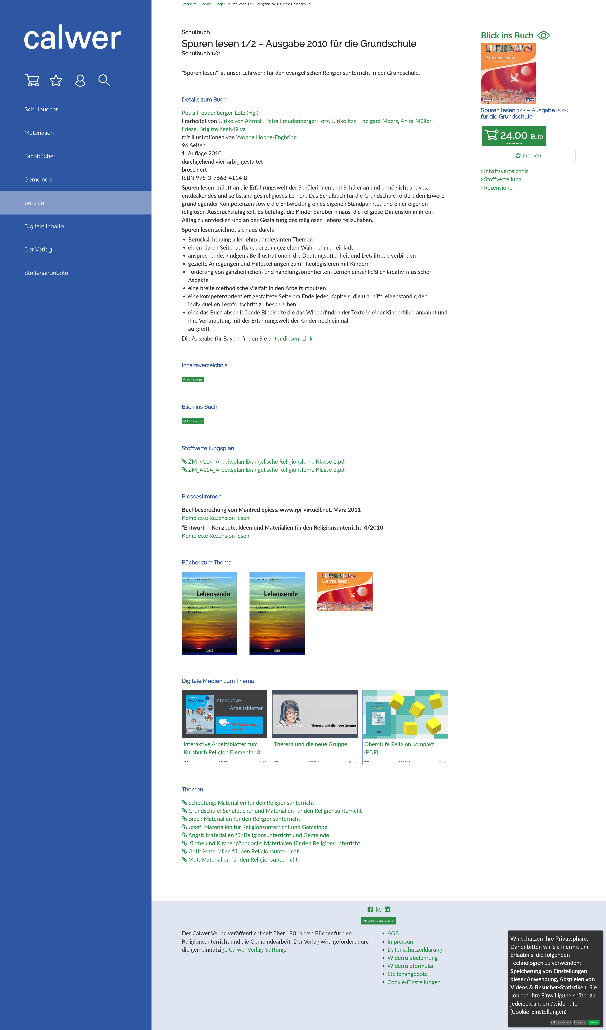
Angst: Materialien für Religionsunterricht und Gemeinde (258, 834)
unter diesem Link (290, 338)
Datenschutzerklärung (414, 949)
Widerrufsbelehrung (412, 957)
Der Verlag (38, 249)
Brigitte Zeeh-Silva (222, 128)
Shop (219, 4)
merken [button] (532, 155)
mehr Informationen (561, 1022)
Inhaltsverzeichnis (506, 170)
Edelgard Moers (378, 120)
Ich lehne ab (580, 1022)
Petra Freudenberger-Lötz (297, 120)
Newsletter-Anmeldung (379, 921)
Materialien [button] (39, 132)
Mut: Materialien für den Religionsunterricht (243, 859)
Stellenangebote (46, 272)
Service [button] (34, 202)
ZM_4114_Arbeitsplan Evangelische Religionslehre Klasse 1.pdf (267, 461)
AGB (393, 933)
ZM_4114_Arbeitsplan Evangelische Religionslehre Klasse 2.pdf (267, 469)
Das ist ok (594, 1022)
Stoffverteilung (502, 179)
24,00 (521, 136)
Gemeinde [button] (38, 179)
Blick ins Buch (508, 35)
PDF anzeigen (194, 379)
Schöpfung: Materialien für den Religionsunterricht (251, 802)
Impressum (401, 941)
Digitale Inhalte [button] (44, 226)
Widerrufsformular (410, 965)
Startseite (189, 4)
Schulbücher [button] (41, 109)
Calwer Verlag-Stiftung (257, 949)
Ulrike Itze (343, 120)
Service (206, 4)
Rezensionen (500, 187)
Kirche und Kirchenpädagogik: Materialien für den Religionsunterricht (274, 843)
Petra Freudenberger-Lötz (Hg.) (220, 112)
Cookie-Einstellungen (414, 982)
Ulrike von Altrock (240, 120)
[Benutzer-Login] (80, 82)
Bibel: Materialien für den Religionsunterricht (244, 818)
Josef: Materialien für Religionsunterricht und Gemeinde (257, 826)
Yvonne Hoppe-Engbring (266, 137)
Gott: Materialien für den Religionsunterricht (243, 851)
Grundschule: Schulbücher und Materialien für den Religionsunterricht (275, 810)
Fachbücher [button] (40, 156)
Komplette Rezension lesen (215, 517)
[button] (260, 761)
